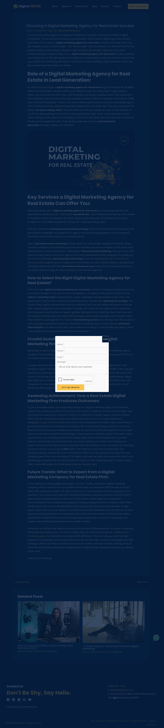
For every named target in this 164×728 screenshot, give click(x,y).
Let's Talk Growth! (70, 387)
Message (62, 361)
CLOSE (105, 339)
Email (60, 357)
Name (60, 344)
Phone (60, 350)
